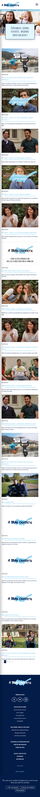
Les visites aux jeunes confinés (13, 539)
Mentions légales (20, 771)
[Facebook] (14, 699)
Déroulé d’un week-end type (20, 730)
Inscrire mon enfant (20, 735)
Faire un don (20, 747)
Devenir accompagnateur (20, 742)
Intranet (20, 756)
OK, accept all (13, 787)
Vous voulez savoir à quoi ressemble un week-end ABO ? (19, 654)
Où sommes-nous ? (20, 718)
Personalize (20, 790)
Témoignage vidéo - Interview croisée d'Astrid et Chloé (20, 348)
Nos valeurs (20, 712)
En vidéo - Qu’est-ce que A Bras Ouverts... (17, 158)
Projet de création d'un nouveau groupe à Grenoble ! (17, 79)
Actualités (20, 721)
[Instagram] (26, 699)
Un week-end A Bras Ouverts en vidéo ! (16, 271)
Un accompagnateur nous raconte (15, 577)
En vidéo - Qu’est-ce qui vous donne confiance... (20, 233)
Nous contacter (20, 753)
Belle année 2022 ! (8, 502)
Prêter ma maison (20, 744)
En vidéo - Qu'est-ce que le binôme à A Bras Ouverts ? (17, 119)
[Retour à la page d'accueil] (20, 681)
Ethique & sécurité (20, 733)
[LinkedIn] (20, 699)
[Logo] (9, 4)
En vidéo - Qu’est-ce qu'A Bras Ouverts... (17, 194)
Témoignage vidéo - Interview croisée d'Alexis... (19, 424)
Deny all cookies (28, 787)
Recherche (20, 759)
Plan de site (20, 766)
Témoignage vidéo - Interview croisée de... (17, 309)
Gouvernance (20, 715)
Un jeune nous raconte (10, 615)
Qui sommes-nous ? (20, 710)
